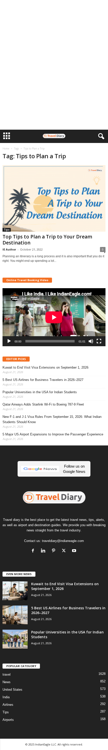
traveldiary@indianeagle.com (63, 541)
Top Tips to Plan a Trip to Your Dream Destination (47, 239)
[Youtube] (74, 551)
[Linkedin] (44, 551)
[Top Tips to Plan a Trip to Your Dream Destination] (54, 198)
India (6, 697)
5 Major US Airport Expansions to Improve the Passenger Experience (53, 434)
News (7, 682)
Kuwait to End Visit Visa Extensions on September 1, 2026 (45, 367)
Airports (8, 720)
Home (6, 148)
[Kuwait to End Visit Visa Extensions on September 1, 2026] (15, 590)
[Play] (9, 341)
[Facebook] (34, 551)
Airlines (8, 705)
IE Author (9, 249)
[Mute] (90, 341)
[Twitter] (65, 551)
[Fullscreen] (98, 341)
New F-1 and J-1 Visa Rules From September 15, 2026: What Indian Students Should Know (52, 419)
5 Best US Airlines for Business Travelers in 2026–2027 (43, 380)
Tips (7, 229)
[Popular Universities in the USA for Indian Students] (15, 639)
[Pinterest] (54, 551)
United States (12, 689)
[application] (54, 317)
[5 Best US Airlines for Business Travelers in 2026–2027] (15, 615)
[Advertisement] (54, 8)
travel (7, 674)
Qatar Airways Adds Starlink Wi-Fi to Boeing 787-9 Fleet (43, 404)
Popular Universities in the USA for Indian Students (40, 392)
